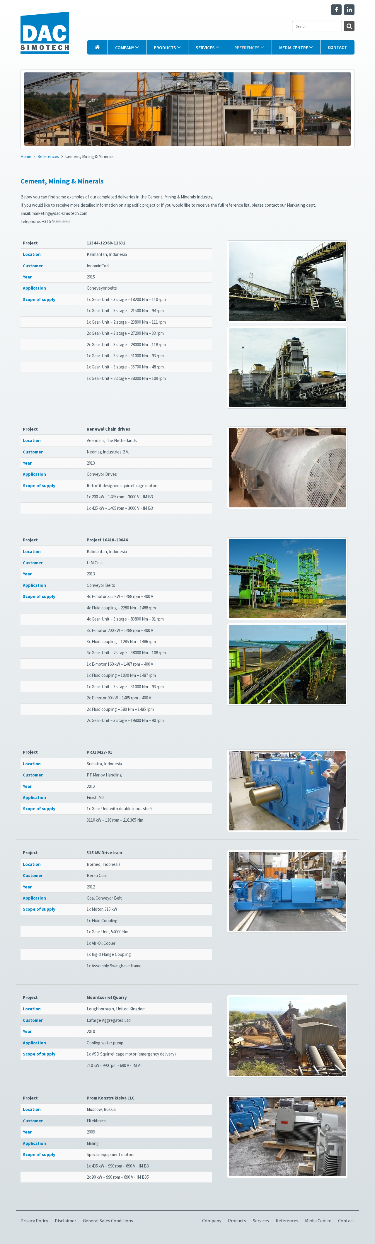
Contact (337, 47)
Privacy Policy (34, 1220)
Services (206, 47)
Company (125, 47)
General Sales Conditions (108, 1220)
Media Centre (294, 47)
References (247, 47)
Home (26, 156)
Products (165, 47)
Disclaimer (65, 1220)
